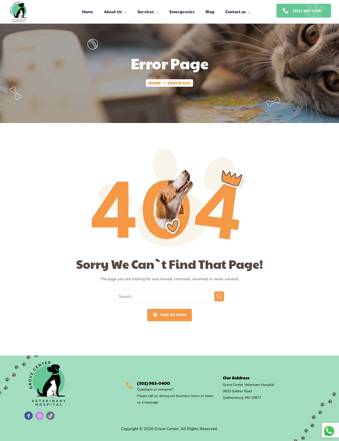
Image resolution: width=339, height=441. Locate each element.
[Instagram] (39, 415)
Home (154, 83)
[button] (169, 315)
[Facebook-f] (28, 415)
